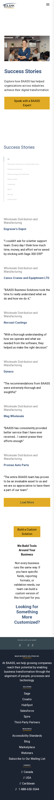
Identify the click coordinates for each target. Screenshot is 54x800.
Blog (27, 741)
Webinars (27, 753)
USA (28, 777)
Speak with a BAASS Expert (27, 103)
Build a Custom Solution (27, 532)
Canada (28, 772)
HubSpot (27, 705)
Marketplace (27, 747)
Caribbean (28, 783)
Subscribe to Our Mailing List (27, 758)
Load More (27, 502)
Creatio (27, 699)
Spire (27, 716)
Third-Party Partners (27, 722)
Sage (27, 693)
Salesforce (27, 710)
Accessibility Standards (27, 735)
